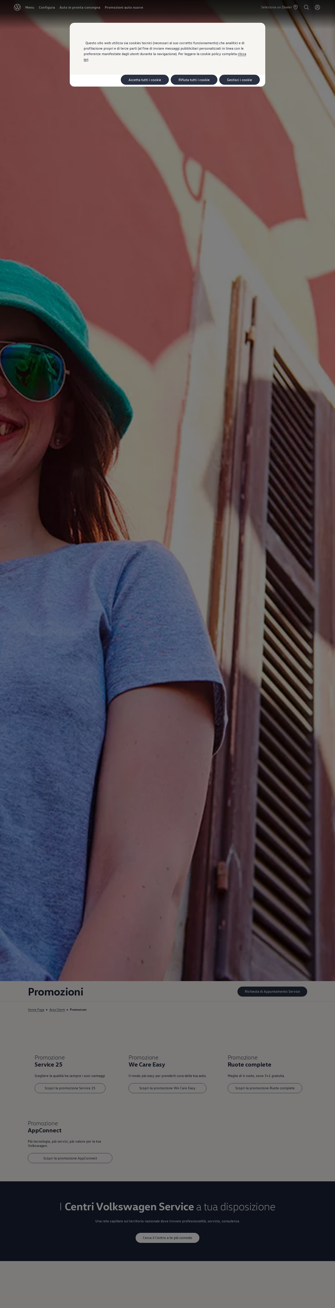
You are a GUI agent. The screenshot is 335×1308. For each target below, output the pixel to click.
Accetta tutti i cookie (145, 79)
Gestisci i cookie (239, 79)
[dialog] (167, 654)
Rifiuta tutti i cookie (194, 79)
